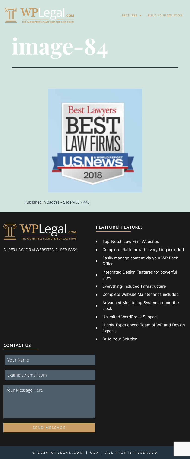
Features (129, 15)
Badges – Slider (60, 202)
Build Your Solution (165, 15)
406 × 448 (81, 202)
